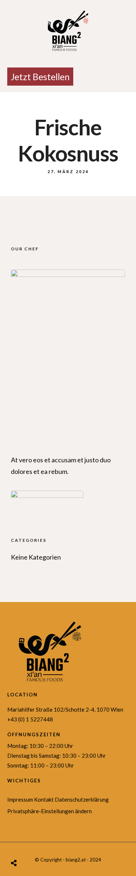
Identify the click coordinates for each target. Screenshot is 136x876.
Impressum (20, 799)
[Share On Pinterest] (39, 843)
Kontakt (44, 799)
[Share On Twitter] (31, 843)
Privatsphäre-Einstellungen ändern (49, 811)
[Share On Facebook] (24, 843)
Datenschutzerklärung (82, 799)
